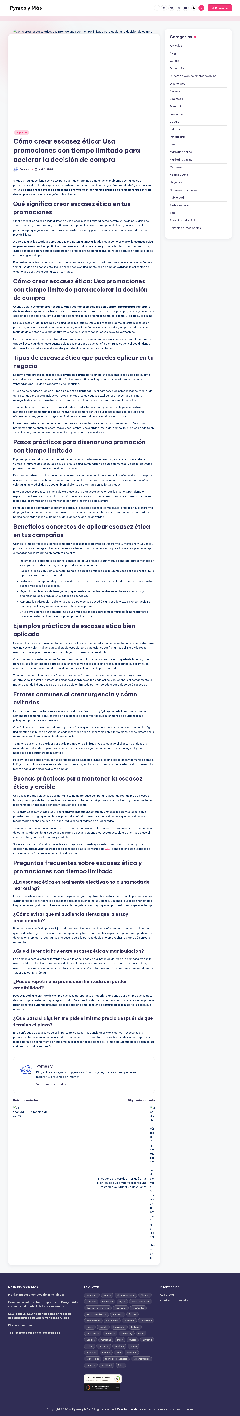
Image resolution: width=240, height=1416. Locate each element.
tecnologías (93, 1359)
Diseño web (177, 83)
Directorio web (127, 1409)
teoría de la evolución (116, 1359)
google (174, 122)
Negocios (176, 182)
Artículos (176, 46)
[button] (220, 7)
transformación (142, 1359)
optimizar (104, 1346)
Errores (132, 1314)
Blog (173, 53)
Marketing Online (181, 159)
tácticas (91, 1365)
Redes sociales (180, 205)
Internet (175, 144)
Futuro (90, 1327)
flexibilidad (146, 1320)
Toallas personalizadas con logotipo (34, 1332)
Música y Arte (179, 175)
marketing (106, 1339)
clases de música (126, 1295)
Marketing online (181, 152)
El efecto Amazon (20, 1325)
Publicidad (177, 197)
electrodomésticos (96, 1314)
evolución (129, 1320)
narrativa (147, 1339)
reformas (91, 1352)
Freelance (176, 114)
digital (122, 1301)
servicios (131, 1352)
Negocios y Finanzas (184, 190)
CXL (108, 848)
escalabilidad (93, 1320)
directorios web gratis (98, 1308)
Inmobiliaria (177, 137)
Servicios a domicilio (183, 220)
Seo (172, 213)
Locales (91, 1339)
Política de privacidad (175, 1300)
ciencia (107, 1295)
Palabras (119, 1346)
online (90, 1346)
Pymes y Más (26, 8)
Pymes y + (46, 1066)
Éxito (120, 1365)
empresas (118, 1314)
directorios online (141, 1301)
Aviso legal (167, 1294)
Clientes (145, 1295)
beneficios (92, 1295)
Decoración (177, 68)
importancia (93, 1333)
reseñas (106, 1352)
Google (103, 1327)
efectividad (138, 1308)
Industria (176, 129)
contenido (107, 1301)
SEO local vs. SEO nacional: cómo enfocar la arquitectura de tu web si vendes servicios (39, 1316)
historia (135, 1327)
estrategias (112, 1320)
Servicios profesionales (185, 228)
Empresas (21, 132)
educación (120, 1308)
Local (141, 1333)
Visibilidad (107, 1365)
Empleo (175, 91)
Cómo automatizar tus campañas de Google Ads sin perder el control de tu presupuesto (43, 1304)
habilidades (119, 1327)
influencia (110, 1333)
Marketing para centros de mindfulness (36, 1294)
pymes (133, 1346)
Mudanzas (177, 167)
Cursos (174, 61)
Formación (177, 106)
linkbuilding (126, 1333)
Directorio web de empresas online (193, 76)
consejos (91, 1301)
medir (120, 1339)
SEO (118, 1352)
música (132, 1339)
